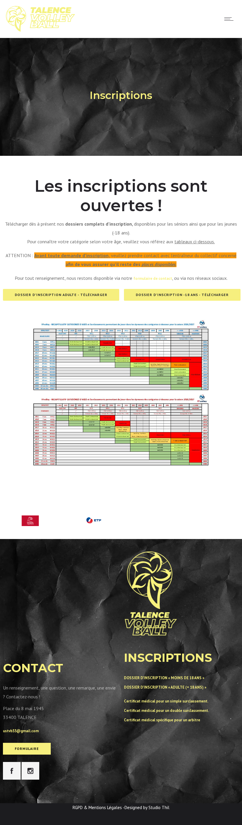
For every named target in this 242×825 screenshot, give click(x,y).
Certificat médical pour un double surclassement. (166, 710)
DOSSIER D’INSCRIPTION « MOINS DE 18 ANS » (164, 677)
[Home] (40, 30)
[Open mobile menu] (230, 19)
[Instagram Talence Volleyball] (30, 771)
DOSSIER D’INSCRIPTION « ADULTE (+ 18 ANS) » (165, 687)
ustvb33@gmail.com (21, 730)
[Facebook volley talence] (12, 771)
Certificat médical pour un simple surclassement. (166, 701)
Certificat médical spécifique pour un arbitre (162, 720)
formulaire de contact (152, 278)
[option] (93, 518)
